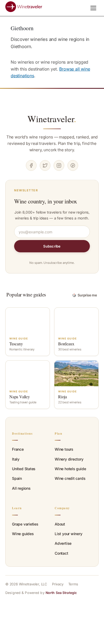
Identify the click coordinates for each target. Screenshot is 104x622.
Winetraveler (51, 118)
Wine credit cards (70, 478)
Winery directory (69, 459)
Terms (73, 584)
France (18, 449)
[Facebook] (31, 165)
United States (23, 468)
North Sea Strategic (61, 593)
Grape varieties (25, 524)
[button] (93, 8)
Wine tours (64, 449)
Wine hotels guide (70, 468)
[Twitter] (45, 165)
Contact (61, 553)
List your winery (68, 533)
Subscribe (52, 246)
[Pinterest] (72, 165)
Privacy (57, 584)
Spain (17, 478)
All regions (21, 488)
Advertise (63, 543)
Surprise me (84, 295)
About (60, 524)
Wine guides (23, 533)
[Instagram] (59, 165)
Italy (15, 459)
